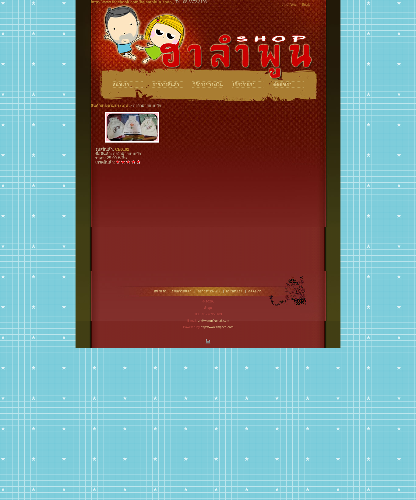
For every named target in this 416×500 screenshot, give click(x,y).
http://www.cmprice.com (217, 327)
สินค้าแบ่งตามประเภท (109, 105)
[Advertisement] (208, 228)
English (307, 4)
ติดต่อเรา (282, 84)
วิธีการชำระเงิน (208, 84)
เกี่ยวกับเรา (244, 84)
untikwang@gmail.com (213, 320)
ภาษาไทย (289, 4)
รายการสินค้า (166, 84)
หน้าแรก (120, 84)
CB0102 (122, 149)
